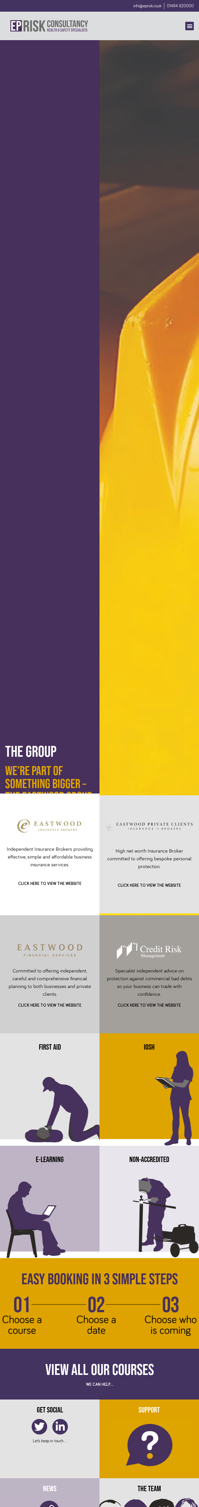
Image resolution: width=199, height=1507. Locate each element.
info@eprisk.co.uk (147, 6)
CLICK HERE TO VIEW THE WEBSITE (49, 884)
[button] (189, 26)
